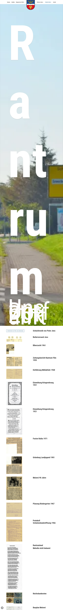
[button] (2, 608)
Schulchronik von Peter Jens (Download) (15, 330)
